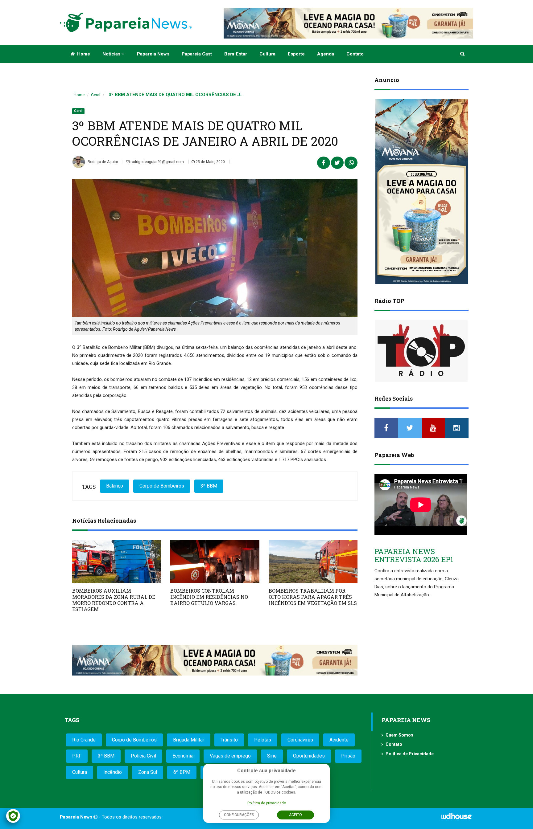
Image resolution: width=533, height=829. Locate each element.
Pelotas (262, 740)
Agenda (325, 54)
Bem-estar (235, 54)
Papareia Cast (197, 54)
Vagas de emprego (230, 756)
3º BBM (208, 486)
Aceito (295, 815)
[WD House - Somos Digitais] (456, 818)
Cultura (267, 54)
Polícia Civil (143, 756)
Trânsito (229, 740)
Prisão (348, 756)
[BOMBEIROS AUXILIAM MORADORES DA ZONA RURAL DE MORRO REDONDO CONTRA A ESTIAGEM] (116, 561)
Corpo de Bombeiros (161, 486)
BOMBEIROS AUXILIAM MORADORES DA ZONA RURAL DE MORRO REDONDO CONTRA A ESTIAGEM (113, 599)
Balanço (114, 486)
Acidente (339, 740)
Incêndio (112, 772)
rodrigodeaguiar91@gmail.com (157, 162)
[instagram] (457, 428)
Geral (95, 94)
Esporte (296, 54)
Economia (182, 756)
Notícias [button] (112, 54)
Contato (355, 54)
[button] (463, 54)
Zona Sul (147, 772)
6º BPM (181, 772)
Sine (272, 756)
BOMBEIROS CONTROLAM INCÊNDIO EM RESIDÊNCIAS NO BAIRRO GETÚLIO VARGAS (209, 596)
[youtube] (433, 428)
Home (83, 54)
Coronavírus (300, 740)
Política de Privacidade (410, 753)
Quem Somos (399, 735)
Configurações (239, 815)
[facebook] (386, 428)
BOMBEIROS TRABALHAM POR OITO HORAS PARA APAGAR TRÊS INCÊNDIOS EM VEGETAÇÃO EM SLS (313, 596)
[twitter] (409, 428)
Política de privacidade (266, 803)
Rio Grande (84, 740)
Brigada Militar (188, 740)
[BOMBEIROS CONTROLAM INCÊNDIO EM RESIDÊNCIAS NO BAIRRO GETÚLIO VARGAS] (214, 561)
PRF (76, 756)
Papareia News (153, 54)
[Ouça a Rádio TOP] (421, 351)
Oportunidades (309, 756)
